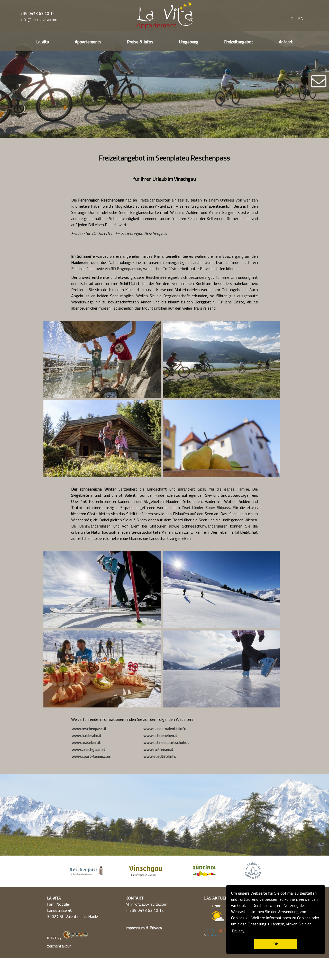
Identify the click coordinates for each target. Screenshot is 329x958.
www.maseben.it (86, 742)
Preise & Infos (140, 42)
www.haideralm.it (87, 735)
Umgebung (188, 42)
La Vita (42, 42)
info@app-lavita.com (39, 19)
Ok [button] (275, 944)
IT (291, 18)
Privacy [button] (238, 931)
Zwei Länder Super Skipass (206, 507)
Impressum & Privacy (143, 928)
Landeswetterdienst (218, 935)
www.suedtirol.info (159, 756)
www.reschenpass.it (89, 728)
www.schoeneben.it (160, 735)
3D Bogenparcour (126, 268)
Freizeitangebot (238, 42)
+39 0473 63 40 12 (38, 13)
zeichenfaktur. (59, 946)
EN (300, 18)
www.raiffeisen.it (158, 749)
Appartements (88, 42)
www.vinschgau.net (88, 749)
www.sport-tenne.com (91, 756)
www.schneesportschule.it (166, 742)
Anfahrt (286, 42)
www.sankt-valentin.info (164, 728)
